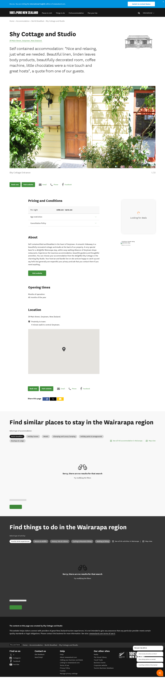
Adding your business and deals (71, 660)
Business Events (100, 663)
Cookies (63, 671)
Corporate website (100, 665)
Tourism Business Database (104, 668)
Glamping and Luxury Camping (64, 436)
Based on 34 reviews (126, 245)
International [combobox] (148, 13)
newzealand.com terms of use (102, 633)
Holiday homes (33, 436)
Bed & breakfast (17, 436)
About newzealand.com (68, 657)
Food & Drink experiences (20, 541)
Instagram (17, 658)
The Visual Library (100, 657)
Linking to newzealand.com (70, 663)
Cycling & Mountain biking (82, 541)
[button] (47, 13)
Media (96, 654)
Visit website (28, 184)
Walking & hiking (103, 541)
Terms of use (64, 665)
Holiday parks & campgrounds (91, 436)
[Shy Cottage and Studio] (138, 42)
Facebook (16, 661)
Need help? (39, 657)
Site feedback (39, 654)
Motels (45, 436)
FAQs (62, 654)
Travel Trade (98, 660)
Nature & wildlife (41, 541)
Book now (15, 184)
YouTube (16, 664)
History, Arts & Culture (60, 541)
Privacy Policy (65, 668)
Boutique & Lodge (17, 441)
